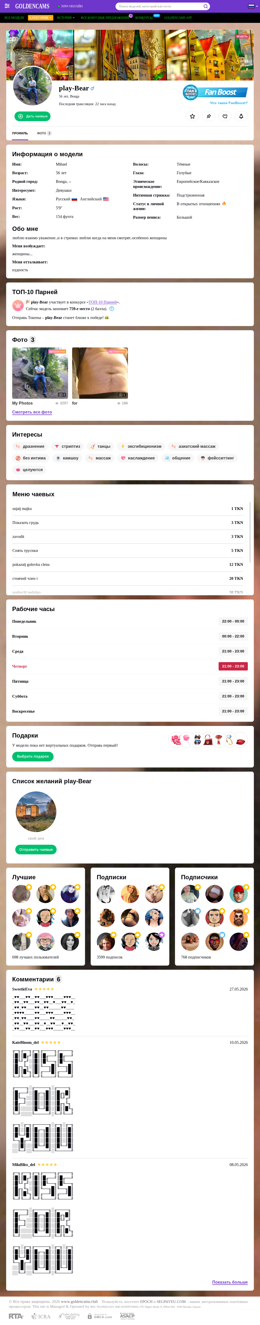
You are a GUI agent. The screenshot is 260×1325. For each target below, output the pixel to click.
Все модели (14, 18)
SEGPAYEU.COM (171, 1302)
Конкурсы (144, 18)
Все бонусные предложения (105, 18)
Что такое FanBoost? (229, 103)
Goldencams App (178, 18)
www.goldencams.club (79, 1301)
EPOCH (146, 1302)
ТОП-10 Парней (103, 302)
